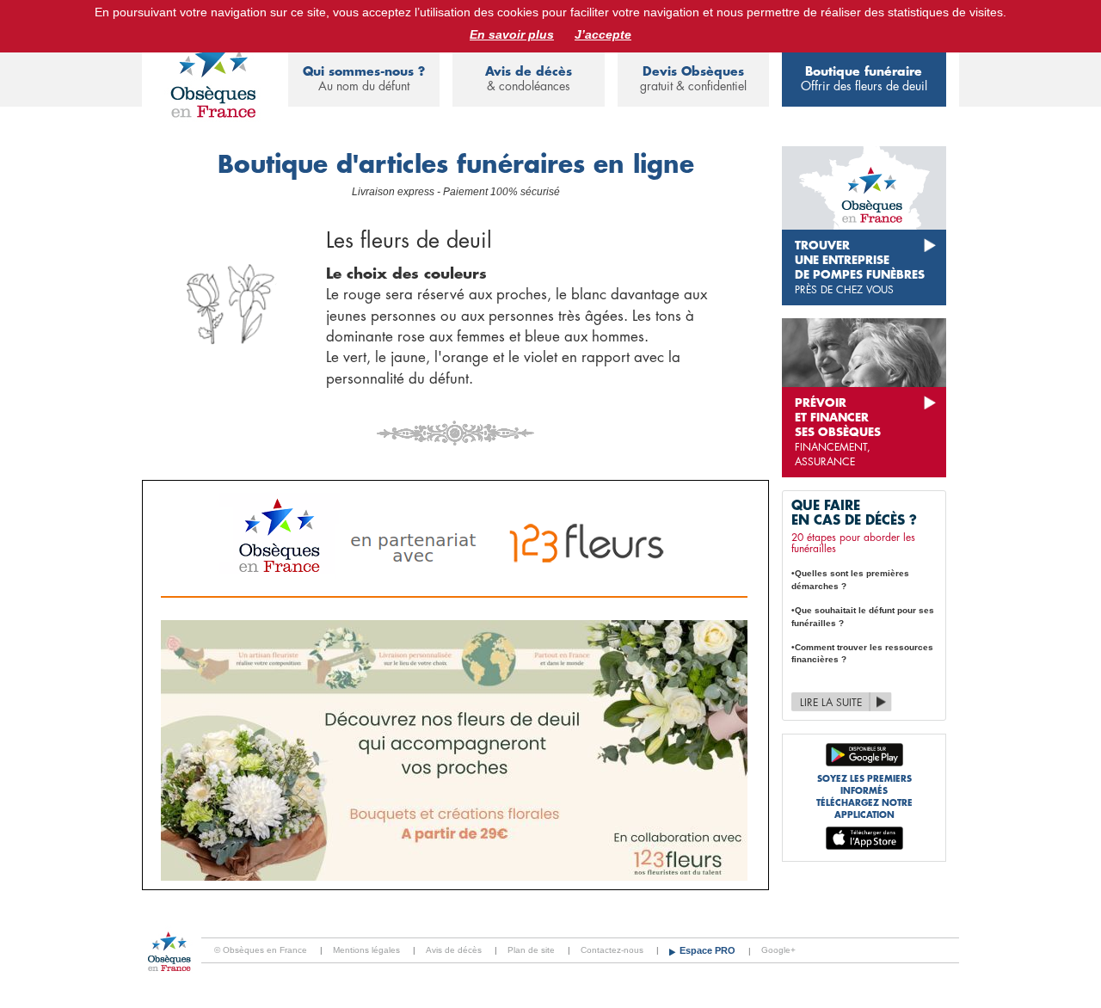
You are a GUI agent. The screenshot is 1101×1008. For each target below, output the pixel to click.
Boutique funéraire (864, 78)
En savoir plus (512, 34)
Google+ (778, 950)
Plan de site (531, 950)
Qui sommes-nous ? (364, 78)
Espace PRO (709, 950)
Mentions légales (366, 950)
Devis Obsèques (693, 78)
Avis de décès (528, 78)
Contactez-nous (612, 950)
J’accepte (603, 34)
